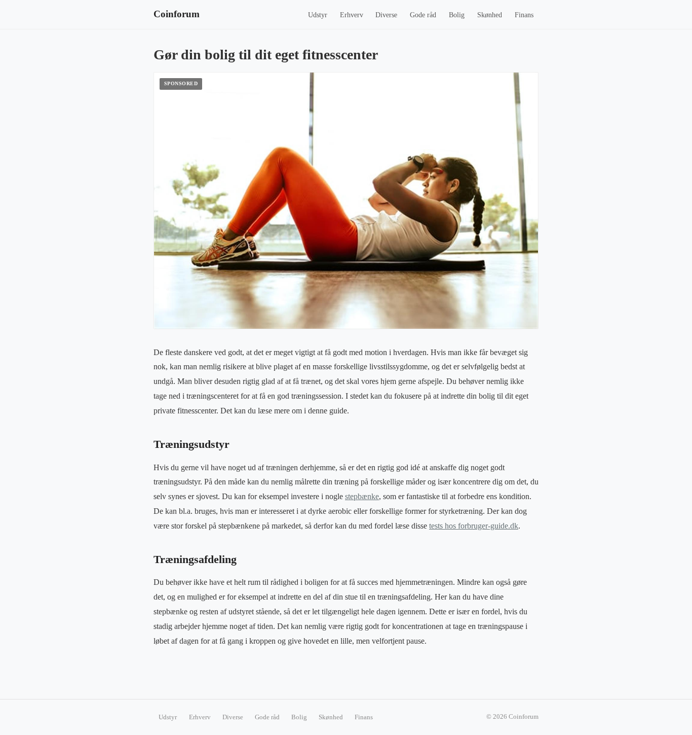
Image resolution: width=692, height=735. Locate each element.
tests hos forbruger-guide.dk (473, 525)
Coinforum (176, 14)
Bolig (457, 15)
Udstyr (317, 15)
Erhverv (351, 15)
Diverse (386, 15)
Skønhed (489, 15)
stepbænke (362, 496)
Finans (524, 15)
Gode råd (423, 15)
